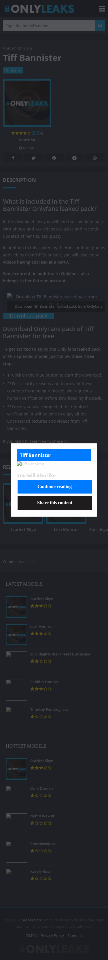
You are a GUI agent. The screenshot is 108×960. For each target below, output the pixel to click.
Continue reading (54, 486)
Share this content (54, 502)
